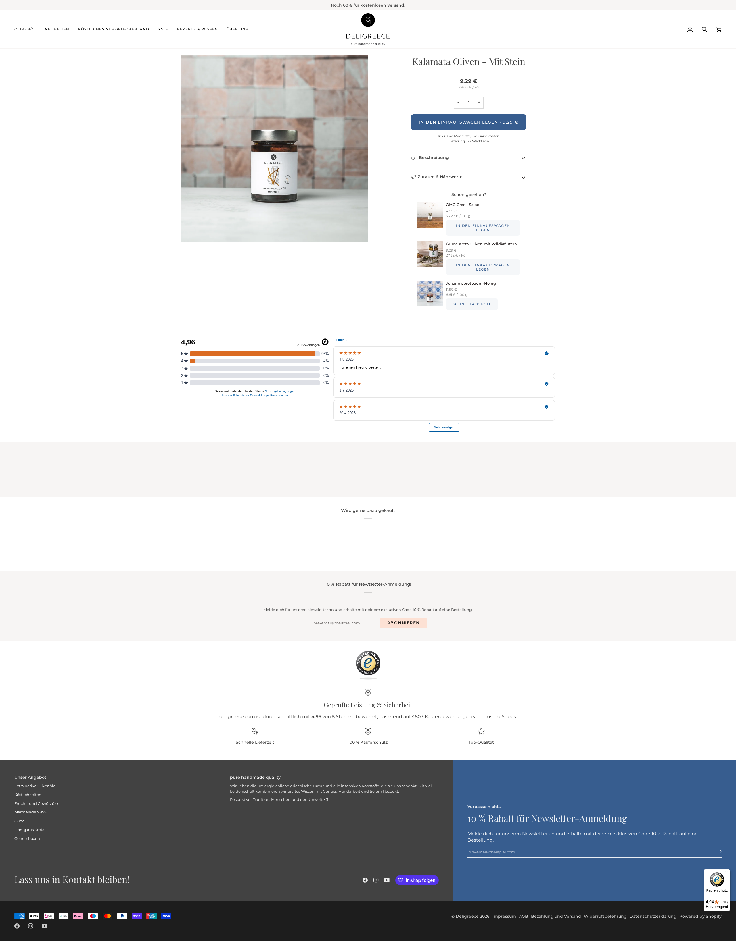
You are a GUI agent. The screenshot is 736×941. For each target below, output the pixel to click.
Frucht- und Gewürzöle (36, 803)
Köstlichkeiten (27, 794)
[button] (27, 29)
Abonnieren (403, 622)
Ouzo (19, 821)
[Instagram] (376, 880)
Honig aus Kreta (29, 829)
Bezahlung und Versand (556, 916)
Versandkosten (486, 136)
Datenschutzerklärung (653, 916)
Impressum (504, 916)
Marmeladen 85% (30, 812)
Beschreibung (433, 157)
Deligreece (467, 916)
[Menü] (726, 872)
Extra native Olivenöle (34, 786)
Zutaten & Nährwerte (440, 176)
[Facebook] (365, 880)
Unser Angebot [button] (30, 777)
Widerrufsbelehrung (605, 916)
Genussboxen (27, 838)
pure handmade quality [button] (255, 777)
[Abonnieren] (717, 851)
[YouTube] (387, 880)
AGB (523, 916)
